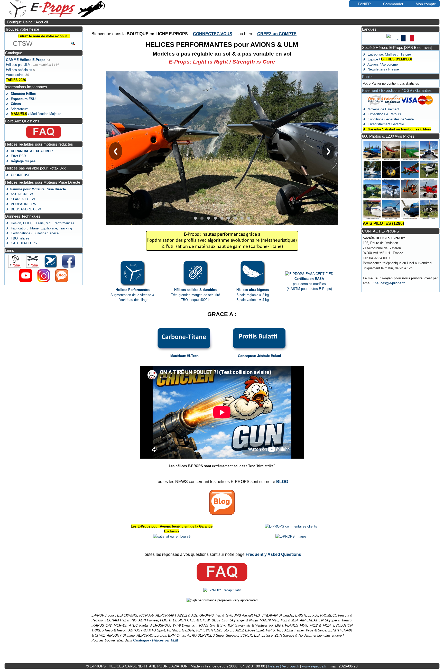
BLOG (282, 481)
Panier (367, 76)
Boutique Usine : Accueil (27, 22)
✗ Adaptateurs (17, 109)
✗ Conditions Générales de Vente (388, 119)
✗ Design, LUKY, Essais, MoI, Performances (40, 223)
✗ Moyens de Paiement (381, 109)
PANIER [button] (364, 4)
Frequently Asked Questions (273, 554)
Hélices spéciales (19, 70)
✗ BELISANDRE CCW (23, 209)
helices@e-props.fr (390, 283)
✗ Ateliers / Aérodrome (380, 64)
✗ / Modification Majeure (33, 114)
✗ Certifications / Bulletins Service (32, 233)
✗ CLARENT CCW (20, 199)
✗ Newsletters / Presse (381, 69)
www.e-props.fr (314, 666)
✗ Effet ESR (16, 156)
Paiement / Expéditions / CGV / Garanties (397, 90)
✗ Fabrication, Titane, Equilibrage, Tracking (39, 228)
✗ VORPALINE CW (21, 204)
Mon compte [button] (426, 4)
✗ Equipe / (387, 59)
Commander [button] (393, 4)
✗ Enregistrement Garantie (383, 124)
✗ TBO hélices (17, 238)
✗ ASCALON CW (19, 194)
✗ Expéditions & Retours (382, 114)
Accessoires (15, 75)
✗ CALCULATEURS (21, 243)
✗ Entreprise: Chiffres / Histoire (387, 54)
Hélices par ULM (18, 65)
